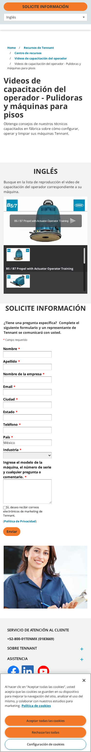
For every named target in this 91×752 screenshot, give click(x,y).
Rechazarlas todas (45, 732)
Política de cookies (36, 705)
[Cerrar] (84, 680)
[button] (81, 649)
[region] (45, 712)
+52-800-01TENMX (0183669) (30, 638)
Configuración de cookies (45, 744)
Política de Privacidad (20, 521)
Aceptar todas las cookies (45, 721)
